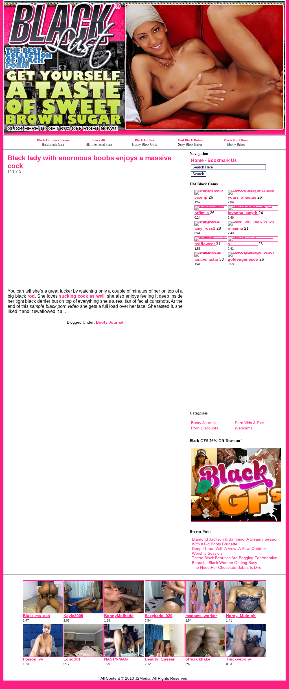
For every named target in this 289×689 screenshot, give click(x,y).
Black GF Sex (144, 140)
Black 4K (99, 140)
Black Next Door (236, 140)
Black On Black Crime (53, 140)
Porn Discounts (204, 428)
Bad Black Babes (190, 140)
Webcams (244, 428)
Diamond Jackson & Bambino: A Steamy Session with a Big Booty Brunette (235, 541)
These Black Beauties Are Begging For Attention (234, 558)
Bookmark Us (222, 160)
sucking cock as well (81, 296)
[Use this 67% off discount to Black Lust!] (144, 133)
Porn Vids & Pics (249, 422)
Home (197, 160)
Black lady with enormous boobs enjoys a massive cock (89, 162)
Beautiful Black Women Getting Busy (224, 562)
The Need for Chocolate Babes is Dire (226, 567)
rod (31, 296)
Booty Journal (109, 322)
